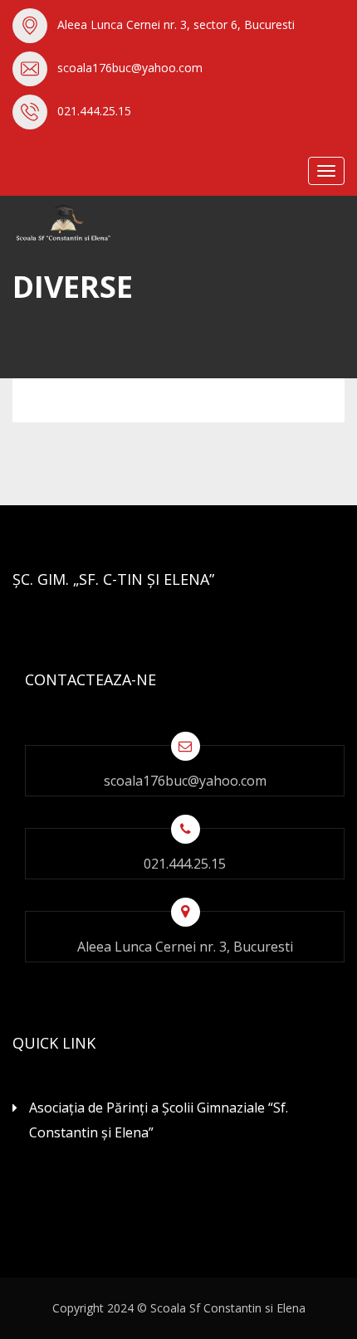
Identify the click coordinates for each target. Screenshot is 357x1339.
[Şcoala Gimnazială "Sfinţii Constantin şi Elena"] (95, 222)
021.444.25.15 (94, 111)
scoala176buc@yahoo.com (130, 67)
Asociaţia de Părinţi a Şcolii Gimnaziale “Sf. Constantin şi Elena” (158, 1120)
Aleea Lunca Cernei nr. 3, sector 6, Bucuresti (176, 24)
